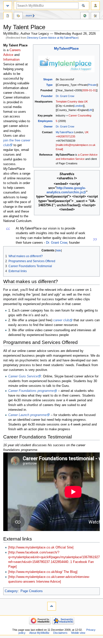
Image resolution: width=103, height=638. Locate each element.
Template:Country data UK (72, 101)
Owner (48, 126)
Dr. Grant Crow (65, 96)
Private (92, 84)
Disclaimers (60, 632)
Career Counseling (79, 115)
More (29, 15)
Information (11, 59)
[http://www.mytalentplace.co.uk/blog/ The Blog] (43, 572)
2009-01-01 (89, 90)
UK (90, 109)
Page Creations (31, 591)
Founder (46, 96)
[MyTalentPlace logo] (66, 63)
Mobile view (78, 632)
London (78, 105)
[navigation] (7, 5)
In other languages (84, 16)
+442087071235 (65, 136)
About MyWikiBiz (39, 632)
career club (61, 320)
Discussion (18, 16)
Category (11, 591)
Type (49, 84)
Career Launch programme (27, 415)
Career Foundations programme (31, 391)
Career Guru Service (23, 376)
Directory (8, 16)
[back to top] (51, 606)
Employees (45, 120)
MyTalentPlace (66, 48)
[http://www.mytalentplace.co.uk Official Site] (41, 547)
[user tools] (95, 5)
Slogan (47, 79)
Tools (95, 16)
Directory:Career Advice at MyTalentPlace (52, 37)
